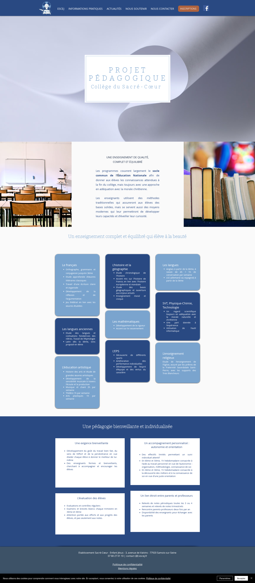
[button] (60, 8)
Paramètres (224, 578)
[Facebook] (206, 8)
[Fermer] (251, 578)
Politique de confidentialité (158, 578)
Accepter (241, 578)
